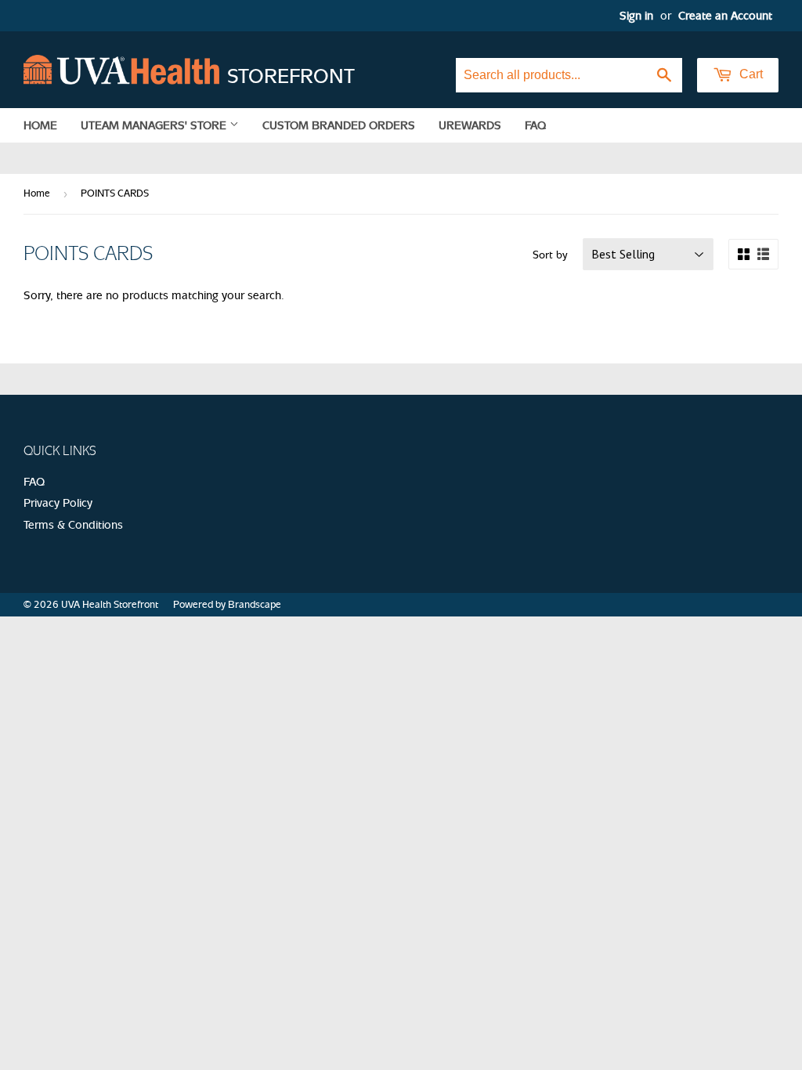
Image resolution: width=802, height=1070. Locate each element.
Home (40, 125)
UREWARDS (470, 125)
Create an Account (725, 16)
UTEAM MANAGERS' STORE (155, 125)
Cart (749, 74)
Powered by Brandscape (227, 604)
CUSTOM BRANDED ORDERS (338, 125)
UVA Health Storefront (109, 604)
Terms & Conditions (73, 525)
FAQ (535, 125)
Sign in (636, 16)
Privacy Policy (57, 503)
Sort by (550, 255)
